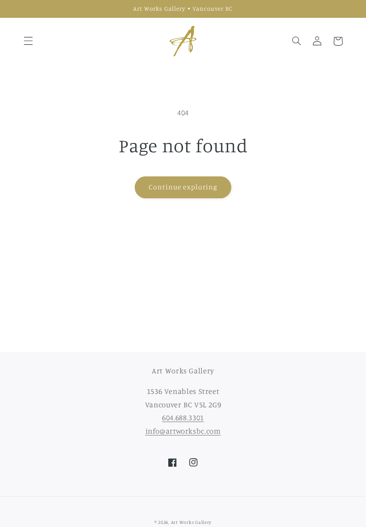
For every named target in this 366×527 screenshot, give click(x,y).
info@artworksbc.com (183, 431)
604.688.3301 (183, 417)
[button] (28, 41)
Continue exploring (183, 187)
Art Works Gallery (191, 522)
